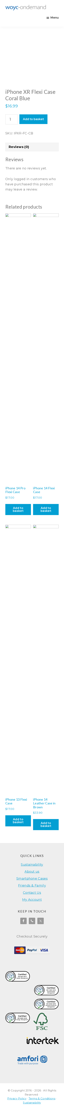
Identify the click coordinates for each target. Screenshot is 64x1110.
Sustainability (32, 865)
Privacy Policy (16, 1098)
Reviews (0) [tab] (19, 147)
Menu (54, 17)
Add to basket (33, 119)
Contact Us (32, 893)
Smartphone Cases (32, 879)
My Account (32, 900)
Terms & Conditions (42, 1098)
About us (32, 872)
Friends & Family (32, 885)
